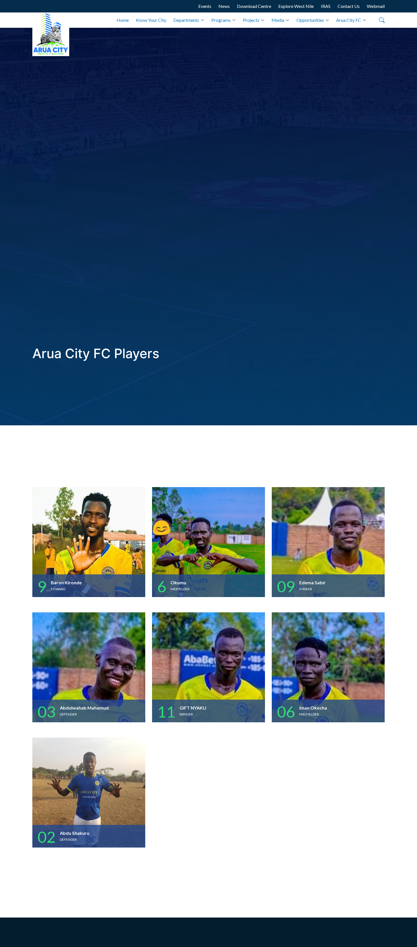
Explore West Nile (296, 6)
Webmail (376, 6)
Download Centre (254, 6)
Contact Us (349, 6)
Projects (251, 20)
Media (277, 20)
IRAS (325, 6)
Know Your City (151, 20)
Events (204, 6)
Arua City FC (348, 20)
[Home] (50, 34)
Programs (221, 20)
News (224, 6)
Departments (186, 20)
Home (123, 20)
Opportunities (310, 20)
